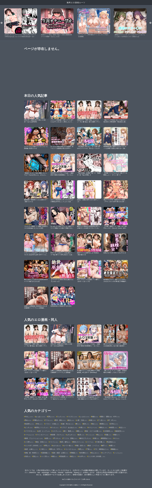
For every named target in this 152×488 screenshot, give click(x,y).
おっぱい (40, 416)
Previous (2, 23)
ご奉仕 (43, 449)
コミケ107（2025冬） (33, 445)
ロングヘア (107, 453)
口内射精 (108, 431)
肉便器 (113, 427)
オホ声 (82, 456)
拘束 (92, 420)
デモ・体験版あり (102, 449)
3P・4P (112, 420)
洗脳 (108, 435)
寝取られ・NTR (56, 449)
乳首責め (111, 442)
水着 (83, 427)
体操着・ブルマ (57, 435)
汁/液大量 (100, 442)
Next (150, 23)
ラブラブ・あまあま (69, 427)
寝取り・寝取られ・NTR (110, 416)
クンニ (90, 435)
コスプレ (56, 431)
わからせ (56, 445)
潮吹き (103, 427)
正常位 (114, 424)
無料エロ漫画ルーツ (76, 3)
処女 (71, 420)
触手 (104, 445)
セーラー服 (68, 445)
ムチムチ (71, 435)
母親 (54, 456)
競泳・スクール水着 (93, 431)
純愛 (112, 445)
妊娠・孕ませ (68, 424)
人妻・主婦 (82, 420)
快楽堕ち (29, 424)
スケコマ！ (78, 479)
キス (116, 438)
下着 (89, 449)
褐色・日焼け (41, 442)
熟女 (95, 424)
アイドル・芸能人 (70, 438)
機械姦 (114, 449)
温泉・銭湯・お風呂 (60, 453)
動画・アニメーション (34, 438)
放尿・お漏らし (31, 449)
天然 (28, 456)
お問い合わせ (86, 479)
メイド (89, 442)
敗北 (73, 456)
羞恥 (80, 431)
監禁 (81, 435)
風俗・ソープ (93, 445)
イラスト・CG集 (52, 424)
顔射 (96, 438)
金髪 (48, 438)
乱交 (123, 427)
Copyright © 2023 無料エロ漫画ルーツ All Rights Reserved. (76, 485)
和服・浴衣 (81, 445)
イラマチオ (30, 431)
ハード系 (45, 456)
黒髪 (117, 435)
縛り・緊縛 (69, 431)
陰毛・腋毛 (65, 442)
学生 (39, 424)
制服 (95, 416)
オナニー (92, 427)
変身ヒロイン (78, 442)
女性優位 (84, 453)
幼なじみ (95, 453)
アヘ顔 (102, 420)
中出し (29, 416)
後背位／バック (41, 427)
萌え (100, 435)
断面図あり (106, 438)
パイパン (54, 442)
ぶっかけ (84, 416)
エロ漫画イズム (69, 479)
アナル (49, 420)
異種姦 (74, 453)
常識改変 (64, 456)
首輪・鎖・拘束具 (32, 453)
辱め (28, 420)
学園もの (38, 420)
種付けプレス (85, 438)
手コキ (57, 438)
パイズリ (72, 416)
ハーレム (29, 435)
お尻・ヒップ (44, 431)
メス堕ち (29, 442)
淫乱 (35, 456)
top (63, 479)
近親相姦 (46, 453)
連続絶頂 (119, 431)
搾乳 (47, 445)
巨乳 (51, 416)
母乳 (81, 449)
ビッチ (29, 427)
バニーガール (70, 449)
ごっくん (118, 453)
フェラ (61, 416)
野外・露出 (60, 420)
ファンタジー (42, 435)
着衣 (86, 424)
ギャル (54, 427)
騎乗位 (104, 424)
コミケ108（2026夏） (96, 456)
